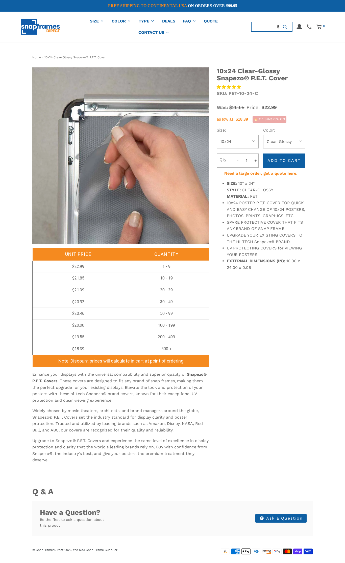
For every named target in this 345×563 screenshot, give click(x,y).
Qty (222, 159)
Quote (211, 21)
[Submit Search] (285, 27)
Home (36, 57)
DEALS (168, 21)
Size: (221, 130)
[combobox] (265, 26)
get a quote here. (280, 173)
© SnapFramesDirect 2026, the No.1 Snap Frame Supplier (74, 550)
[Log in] (299, 27)
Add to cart (284, 160)
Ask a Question (284, 518)
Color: (269, 130)
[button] (278, 26)
